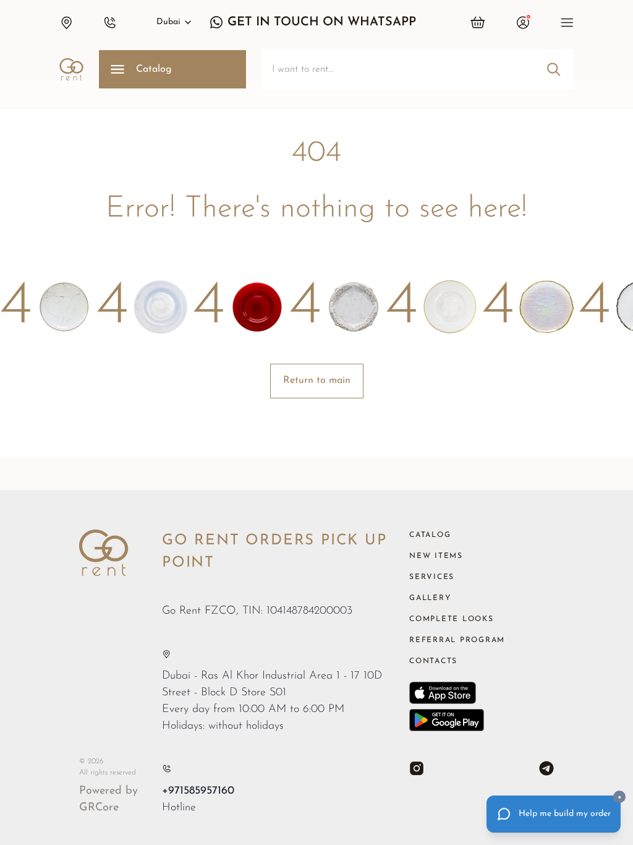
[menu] (567, 22)
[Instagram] (416, 768)
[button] (66, 22)
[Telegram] (546, 768)
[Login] (523, 22)
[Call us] (166, 768)
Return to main (316, 380)
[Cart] (478, 22)
